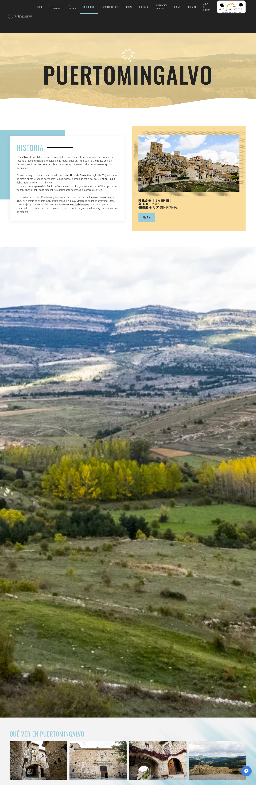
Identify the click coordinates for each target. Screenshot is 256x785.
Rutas (129, 6)
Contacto (191, 6)
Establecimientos (110, 6)
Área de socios (206, 7)
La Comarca (72, 7)
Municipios (89, 6)
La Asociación (55, 7)
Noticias (143, 6)
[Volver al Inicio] (20, 17)
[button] (188, 163)
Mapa (146, 217)
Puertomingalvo (50, 197)
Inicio (39, 6)
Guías (177, 6)
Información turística (161, 7)
